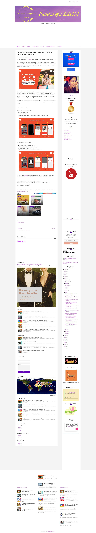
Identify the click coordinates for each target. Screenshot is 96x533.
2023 (65, 274)
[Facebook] (18, 241)
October (66, 283)
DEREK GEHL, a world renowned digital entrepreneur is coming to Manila (34, 346)
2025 (65, 271)
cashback (30, 59)
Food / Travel (66, 130)
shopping (31, 56)
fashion (19, 428)
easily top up (26, 175)
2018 (65, 339)
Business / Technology (68, 135)
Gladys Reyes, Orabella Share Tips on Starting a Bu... (72, 305)
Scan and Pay (42, 189)
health (19, 443)
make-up (19, 430)
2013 (65, 348)
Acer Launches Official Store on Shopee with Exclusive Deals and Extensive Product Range (37, 201)
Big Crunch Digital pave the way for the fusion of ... (71, 300)
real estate (19, 436)
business (19, 435)
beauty (19, 425)
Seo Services (59, 46)
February (67, 331)
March (66, 329)
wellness (19, 444)
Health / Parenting (67, 132)
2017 (65, 340)
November (67, 281)
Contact (77, 1)
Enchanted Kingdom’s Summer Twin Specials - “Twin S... (71, 294)
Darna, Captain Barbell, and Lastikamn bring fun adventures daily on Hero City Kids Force (36, 320)
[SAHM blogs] (71, 108)
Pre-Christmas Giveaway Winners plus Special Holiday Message (32, 311)
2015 (65, 344)
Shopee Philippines (28, 91)
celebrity (19, 427)
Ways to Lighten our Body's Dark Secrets (22, 212)
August (66, 287)
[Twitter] (20, 241)
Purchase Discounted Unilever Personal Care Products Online (23, 202)
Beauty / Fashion (67, 133)
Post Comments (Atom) (26, 230)
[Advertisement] (48, 32)
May (66, 292)
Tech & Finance (35, 46)
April (66, 327)
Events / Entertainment (68, 136)
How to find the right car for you (34, 212)
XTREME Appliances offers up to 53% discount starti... (71, 322)
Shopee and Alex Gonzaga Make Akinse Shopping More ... (71, 314)
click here (71, 95)
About (74, 1)
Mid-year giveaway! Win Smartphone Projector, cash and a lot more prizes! (34, 350)
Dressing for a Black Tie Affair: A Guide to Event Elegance (29, 264)
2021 (65, 278)
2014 (65, 346)
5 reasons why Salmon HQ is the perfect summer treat (71, 325)
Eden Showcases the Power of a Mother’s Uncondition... (70, 317)
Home (70, 1)
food (19, 441)
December (67, 279)
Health (28, 46)
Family (23, 46)
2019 (65, 337)
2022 (65, 276)
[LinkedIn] (24, 241)
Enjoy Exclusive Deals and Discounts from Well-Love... (71, 319)
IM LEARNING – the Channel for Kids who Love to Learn (71, 308)
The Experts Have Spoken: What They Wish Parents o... (72, 311)
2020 (65, 335)
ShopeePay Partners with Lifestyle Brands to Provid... (71, 303)
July (66, 288)
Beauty (42, 46)
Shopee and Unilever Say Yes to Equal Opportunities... (72, 297)
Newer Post (20, 228)
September (67, 285)
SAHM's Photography (50, 46)
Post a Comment (21, 222)
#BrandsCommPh (72, 392)
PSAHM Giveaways (67, 139)
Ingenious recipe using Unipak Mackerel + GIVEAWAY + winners (33, 324)
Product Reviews (67, 138)
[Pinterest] (22, 241)
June (66, 290)
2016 (65, 342)
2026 (65, 269)
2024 (65, 273)
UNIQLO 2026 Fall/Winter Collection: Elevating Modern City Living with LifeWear (35, 329)
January (66, 333)
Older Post (53, 228)
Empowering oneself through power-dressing (29, 341)
